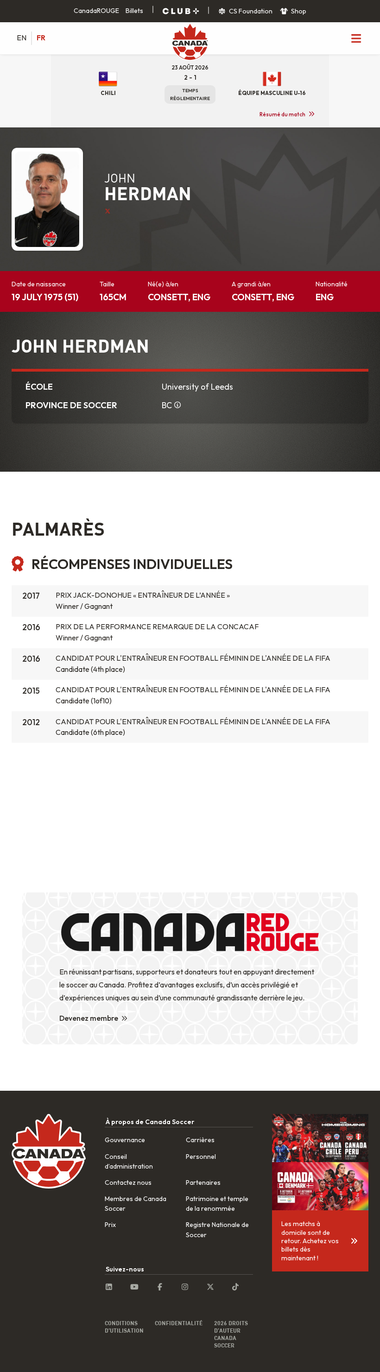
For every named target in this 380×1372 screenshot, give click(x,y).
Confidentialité (179, 1323)
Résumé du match (282, 114)
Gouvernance (125, 1140)
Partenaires (203, 1182)
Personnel (201, 1156)
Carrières (200, 1140)
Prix (110, 1224)
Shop (298, 11)
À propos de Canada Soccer (150, 1122)
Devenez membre (88, 1018)
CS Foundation (250, 11)
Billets (134, 10)
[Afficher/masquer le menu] (355, 38)
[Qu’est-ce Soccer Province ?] (178, 405)
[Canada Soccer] (190, 42)
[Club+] (180, 11)
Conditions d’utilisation (124, 1326)
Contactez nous (128, 1182)
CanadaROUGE (96, 10)
